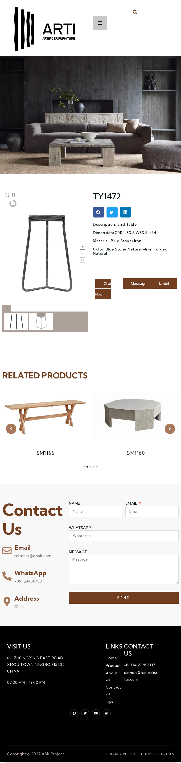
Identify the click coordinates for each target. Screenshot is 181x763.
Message (78, 552)
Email (22, 547)
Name (74, 503)
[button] (135, 12)
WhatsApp (30, 573)
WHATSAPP (80, 527)
